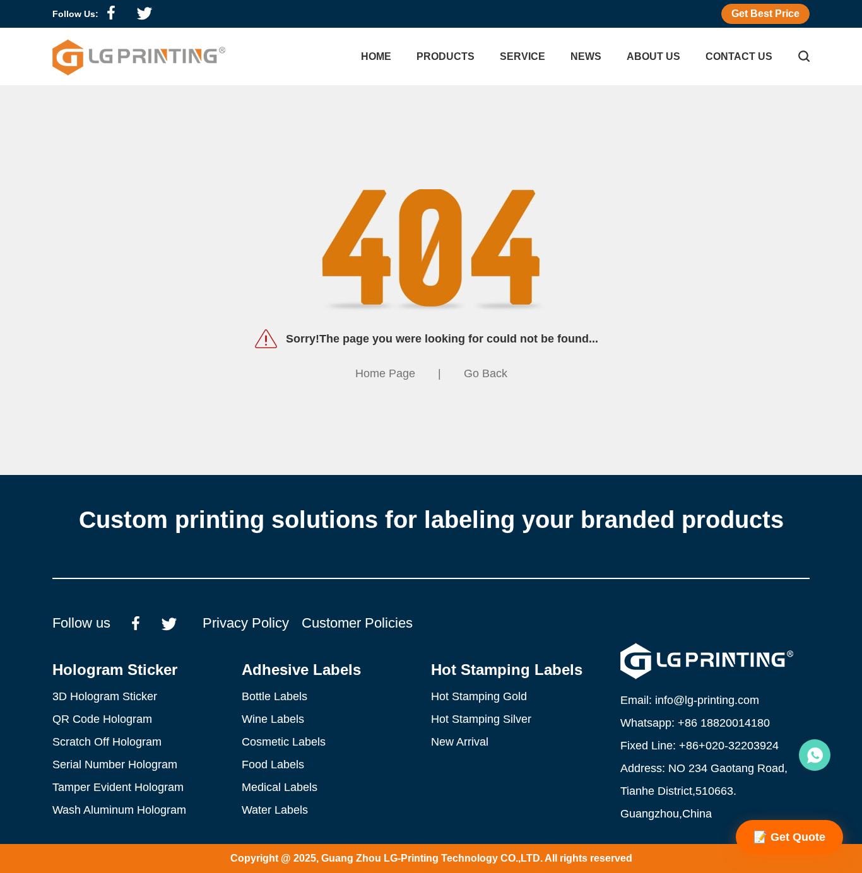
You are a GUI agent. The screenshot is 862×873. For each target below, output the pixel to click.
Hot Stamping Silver (481, 719)
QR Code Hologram (102, 719)
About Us (653, 56)
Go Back (485, 373)
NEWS (585, 56)
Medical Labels (279, 787)
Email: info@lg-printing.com (689, 700)
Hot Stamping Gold (479, 696)
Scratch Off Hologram (107, 741)
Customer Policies (357, 623)
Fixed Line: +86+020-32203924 (699, 745)
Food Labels (273, 764)
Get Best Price (765, 13)
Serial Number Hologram (114, 764)
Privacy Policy (246, 623)
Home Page (385, 373)
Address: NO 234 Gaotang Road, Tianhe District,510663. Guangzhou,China (704, 791)
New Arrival (459, 741)
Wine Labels (273, 719)
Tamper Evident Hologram (118, 787)
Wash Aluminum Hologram (119, 810)
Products (445, 56)
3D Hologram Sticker (104, 696)
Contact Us (739, 56)
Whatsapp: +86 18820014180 (695, 723)
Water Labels (275, 810)
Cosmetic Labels (284, 741)
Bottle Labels (274, 696)
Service (522, 56)
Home (376, 56)
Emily (814, 755)
